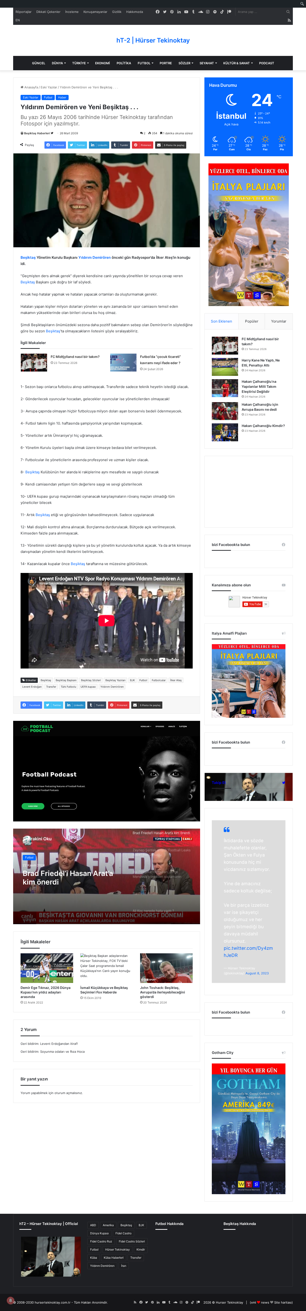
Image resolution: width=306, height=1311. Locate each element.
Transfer (51, 686)
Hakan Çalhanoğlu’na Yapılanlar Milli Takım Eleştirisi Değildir (259, 386)
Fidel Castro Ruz (101, 1241)
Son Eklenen (221, 321)
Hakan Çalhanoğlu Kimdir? (263, 426)
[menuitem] (302, 4)
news (265, 1302)
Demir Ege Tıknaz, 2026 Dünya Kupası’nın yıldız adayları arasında (46, 992)
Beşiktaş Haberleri (37, 133)
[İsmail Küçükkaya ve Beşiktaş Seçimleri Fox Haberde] (106, 968)
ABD (93, 1225)
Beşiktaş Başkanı (66, 680)
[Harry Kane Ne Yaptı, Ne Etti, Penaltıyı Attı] (225, 367)
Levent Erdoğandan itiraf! (59, 1044)
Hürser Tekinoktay (117, 1249)
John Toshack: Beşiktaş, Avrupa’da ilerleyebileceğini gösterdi (162, 992)
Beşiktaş (28, 257)
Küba (93, 1257)
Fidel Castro (123, 1233)
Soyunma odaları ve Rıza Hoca (62, 1051)
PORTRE (166, 63)
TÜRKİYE (79, 63)
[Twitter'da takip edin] (52, 133)
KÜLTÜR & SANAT (236, 63)
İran (123, 1266)
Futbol (48, 97)
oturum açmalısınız (68, 1093)
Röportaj (30, 858)
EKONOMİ (102, 63)
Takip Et (219, 782)
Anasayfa (30, 87)
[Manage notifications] (10, 1300)
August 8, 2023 (257, 973)
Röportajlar (24, 12)
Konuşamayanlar (95, 12)
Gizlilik (116, 12)
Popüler (251, 321)
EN (18, 20)
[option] (106, 876)
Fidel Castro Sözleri (132, 1241)
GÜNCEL (38, 63)
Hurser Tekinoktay (229, 1302)
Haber (62, 97)
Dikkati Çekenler (48, 12)
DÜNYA (57, 63)
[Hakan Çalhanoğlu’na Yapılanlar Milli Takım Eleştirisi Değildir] (225, 388)
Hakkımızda (134, 12)
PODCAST (266, 63)
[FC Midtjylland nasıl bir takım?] (34, 363)
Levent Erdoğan (32, 686)
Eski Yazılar (49, 87)
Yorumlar (278, 321)
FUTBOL (144, 63)
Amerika (108, 1225)
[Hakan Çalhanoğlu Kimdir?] (225, 432)
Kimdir (141, 1249)
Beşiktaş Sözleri (91, 680)
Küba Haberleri (114, 1257)
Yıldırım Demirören (94, 257)
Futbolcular (159, 680)
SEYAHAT (207, 63)
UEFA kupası (88, 686)
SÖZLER (184, 63)
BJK (132, 680)
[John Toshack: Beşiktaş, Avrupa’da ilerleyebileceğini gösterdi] (166, 968)
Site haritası (283, 1302)
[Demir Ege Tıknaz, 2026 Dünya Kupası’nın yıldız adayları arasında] (47, 968)
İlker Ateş (176, 680)
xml (253, 1302)
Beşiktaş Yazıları (115, 680)
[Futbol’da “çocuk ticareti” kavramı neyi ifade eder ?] (123, 363)
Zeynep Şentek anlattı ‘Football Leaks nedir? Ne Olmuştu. (66, 879)
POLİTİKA (124, 63)
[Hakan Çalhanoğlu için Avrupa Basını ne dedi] (225, 411)
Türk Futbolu (68, 686)
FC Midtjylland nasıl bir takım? (75, 357)
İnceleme (72, 12)
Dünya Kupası (99, 1233)
